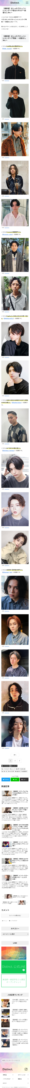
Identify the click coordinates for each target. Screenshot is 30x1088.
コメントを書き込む (15, 915)
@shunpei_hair (7, 572)
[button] (27, 1060)
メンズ (13, 769)
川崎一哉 (5, 771)
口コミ (5, 1083)
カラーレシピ (21, 1075)
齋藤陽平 (25, 771)
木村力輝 (12, 771)
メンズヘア (14, 766)
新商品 (5, 1075)
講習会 (20, 1079)
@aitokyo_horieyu (8, 450)
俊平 (18, 769)
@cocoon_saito (7, 234)
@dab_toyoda (7, 49)
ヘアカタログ (6, 766)
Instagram (7, 80)
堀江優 (23, 769)
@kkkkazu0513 (8, 318)
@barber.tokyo (16, 402)
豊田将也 (18, 771)
